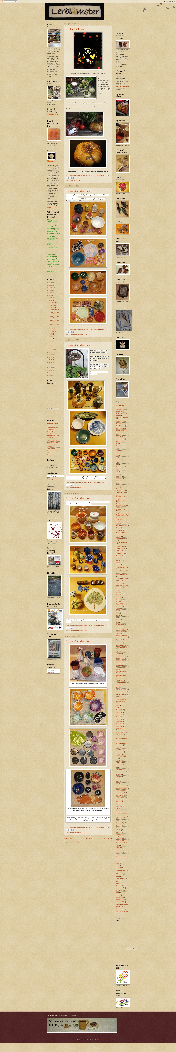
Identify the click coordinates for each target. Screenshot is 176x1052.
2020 (50, 298)
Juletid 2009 (119, 594)
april (52, 341)
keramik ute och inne (121, 639)
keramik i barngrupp (121, 629)
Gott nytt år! (119, 530)
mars (52, 344)
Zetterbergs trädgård (121, 904)
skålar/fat (118, 830)
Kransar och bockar (121, 689)
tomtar (117, 863)
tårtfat (117, 883)
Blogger (96, 1039)
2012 (50, 367)
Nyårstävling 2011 (120, 790)
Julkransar (118, 597)
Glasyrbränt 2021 (120, 490)
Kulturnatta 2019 (120, 699)
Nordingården (50, 446)
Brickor (118, 443)
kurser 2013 (119, 707)
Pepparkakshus (120, 803)
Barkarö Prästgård (121, 421)
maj (52, 339)
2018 (50, 352)
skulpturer (118, 827)
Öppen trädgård (120, 909)
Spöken (118, 845)
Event (117, 457)
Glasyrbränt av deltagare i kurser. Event (120, 509)
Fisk (117, 469)
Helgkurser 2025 (120, 548)
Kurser (117, 705)
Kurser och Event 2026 (122, 728)
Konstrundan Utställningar (119, 679)
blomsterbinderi (120, 439)
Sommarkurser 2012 (121, 843)
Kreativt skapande (121, 694)
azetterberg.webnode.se (122, 86)
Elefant (118, 455)
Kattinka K (50, 438)
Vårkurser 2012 (120, 902)
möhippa (118, 783)
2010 (50, 372)
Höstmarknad (119, 583)
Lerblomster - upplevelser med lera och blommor (121, 743)
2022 (50, 292)
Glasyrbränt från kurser (78, 191)
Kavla (117, 622)
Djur (117, 448)
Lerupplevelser (120, 754)
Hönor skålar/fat (120, 565)
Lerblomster (52, 161)
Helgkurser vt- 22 (120, 553)
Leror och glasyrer (120, 749)
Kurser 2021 (119, 721)
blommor (118, 434)
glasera (118, 488)
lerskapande (119, 752)
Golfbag (118, 528)
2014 (50, 362)
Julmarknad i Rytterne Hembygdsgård (122, 607)
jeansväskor (119, 587)
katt (117, 617)
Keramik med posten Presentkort (121, 632)
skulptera (118, 825)
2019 (50, 300)
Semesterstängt (120, 823)
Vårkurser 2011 (120, 899)
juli (51, 334)
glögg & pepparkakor (121, 525)
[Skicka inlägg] (107, 175)
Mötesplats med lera (121, 786)
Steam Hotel (119, 847)
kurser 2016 (119, 714)
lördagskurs (119, 765)
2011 (50, 370)
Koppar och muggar (121, 682)
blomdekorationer (120, 428)
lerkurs (118, 747)
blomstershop (119, 441)
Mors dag (118, 776)
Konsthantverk (120, 663)
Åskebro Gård (119, 906)
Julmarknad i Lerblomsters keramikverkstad (120, 603)
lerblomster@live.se (52, 114)
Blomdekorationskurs (121, 430)
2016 (50, 357)
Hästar (117, 558)
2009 (50, 375)
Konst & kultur (120, 658)
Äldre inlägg (108, 838)
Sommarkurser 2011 (121, 840)
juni (52, 336)
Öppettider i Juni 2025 (122, 911)
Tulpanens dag (120, 874)
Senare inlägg (69, 838)
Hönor (117, 562)
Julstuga (118, 610)
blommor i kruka (120, 436)
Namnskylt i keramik (121, 788)
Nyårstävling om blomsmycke (120, 800)
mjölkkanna (119, 774)
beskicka (118, 423)
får (116, 483)
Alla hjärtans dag (120, 409)
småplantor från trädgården (120, 835)
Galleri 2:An (50, 429)
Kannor (118, 615)
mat (117, 767)
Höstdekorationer (75, 29)
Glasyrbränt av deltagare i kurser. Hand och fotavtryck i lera (122, 514)
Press (117, 808)
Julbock (118, 592)
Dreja (117, 453)
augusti (53, 331)
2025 (50, 285)
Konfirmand (119, 653)
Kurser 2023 (119, 723)
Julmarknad (119, 599)
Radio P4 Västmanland (122, 813)
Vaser (117, 892)
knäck (117, 651)
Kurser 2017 (119, 716)
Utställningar (119, 890)
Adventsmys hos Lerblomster (120, 406)
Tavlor (117, 854)
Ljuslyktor (72, 180)
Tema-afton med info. (121, 857)
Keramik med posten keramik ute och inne (121, 636)
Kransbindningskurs (121, 692)
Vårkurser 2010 (120, 897)
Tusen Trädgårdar (120, 878)
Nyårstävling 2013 (120, 795)
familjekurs (119, 460)
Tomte (117, 865)
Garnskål (118, 485)
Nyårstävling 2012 (120, 793)
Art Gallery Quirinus (52, 427)
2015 (50, 360)
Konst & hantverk (120, 656)
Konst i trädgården (121, 660)
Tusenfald (49, 454)
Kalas (117, 613)
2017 (50, 355)
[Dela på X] (70, 178)
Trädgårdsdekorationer (122, 870)
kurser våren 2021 (120, 732)
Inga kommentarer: (100, 175)
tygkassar (118, 881)
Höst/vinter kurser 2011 (122, 571)
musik (117, 779)
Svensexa (118, 850)
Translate (53, 479)
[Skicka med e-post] (66, 178)
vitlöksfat (118, 895)
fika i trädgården (120, 467)
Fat (117, 462)
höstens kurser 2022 (121, 580)
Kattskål (118, 620)
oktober (53, 307)
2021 (50, 295)
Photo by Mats (51, 448)
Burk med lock (120, 446)
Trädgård (118, 867)
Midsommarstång (120, 772)
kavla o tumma (120, 624)
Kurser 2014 (119, 710)
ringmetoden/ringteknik (122, 817)
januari (52, 349)
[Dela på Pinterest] (73, 178)
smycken (118, 832)
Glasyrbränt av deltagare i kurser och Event (121, 500)
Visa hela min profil (52, 207)
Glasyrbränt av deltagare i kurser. (120, 504)
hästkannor (119, 560)
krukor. (118, 696)
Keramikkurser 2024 (121, 647)
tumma (118, 876)
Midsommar (119, 769)
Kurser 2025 (119, 726)
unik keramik (119, 885)
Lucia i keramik (120, 762)
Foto (117, 474)
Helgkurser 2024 (120, 546)
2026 (50, 282)
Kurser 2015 (119, 712)
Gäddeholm (119, 536)
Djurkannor (119, 450)
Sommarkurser (120, 838)
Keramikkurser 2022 (121, 645)
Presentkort (119, 806)
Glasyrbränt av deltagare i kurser (78, 334)
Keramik (118, 627)
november (53, 305)
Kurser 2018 (119, 719)
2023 (50, 290)
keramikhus (119, 643)
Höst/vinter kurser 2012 (122, 574)
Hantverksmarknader (121, 542)
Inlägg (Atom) (76, 842)
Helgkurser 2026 (120, 550)
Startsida (89, 838)
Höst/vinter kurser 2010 (122, 567)
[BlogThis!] (68, 178)
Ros (117, 820)
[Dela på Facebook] (72, 178)
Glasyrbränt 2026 (120, 492)
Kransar (118, 687)
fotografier (118, 478)
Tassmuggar (119, 852)
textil (117, 860)
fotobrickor (119, 476)
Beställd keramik (120, 426)
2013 (50, 365)
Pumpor (78, 180)
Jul (117, 590)
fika (117, 464)
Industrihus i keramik (121, 585)
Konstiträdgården (120, 665)
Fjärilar (118, 471)
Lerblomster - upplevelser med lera (121, 737)
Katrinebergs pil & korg (53, 435)
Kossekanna (119, 685)
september (53, 328)
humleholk (118, 555)
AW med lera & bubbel (122, 417)
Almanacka (119, 411)
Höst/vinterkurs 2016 (121, 578)
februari (53, 346)
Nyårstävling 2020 (120, 797)
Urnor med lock (120, 888)
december (53, 302)
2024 (50, 287)
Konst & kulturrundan (52, 440)
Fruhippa (118, 481)
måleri (117, 781)
